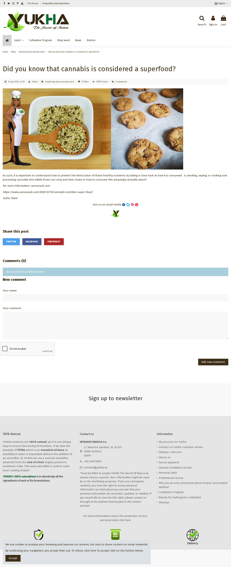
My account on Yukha (172, 441)
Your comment (12, 308)
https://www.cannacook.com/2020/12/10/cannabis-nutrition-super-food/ (48, 192)
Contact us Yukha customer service (181, 447)
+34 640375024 (93, 461)
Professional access (171, 478)
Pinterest (53, 241)
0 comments (121, 81)
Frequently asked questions (56, 3)
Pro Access (33, 3)
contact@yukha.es (96, 467)
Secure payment (169, 462)
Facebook (32, 241)
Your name (10, 290)
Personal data (168, 472)
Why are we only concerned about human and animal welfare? (193, 485)
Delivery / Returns (170, 452)
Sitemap (164, 502)
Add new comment (213, 362)
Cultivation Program (171, 492)
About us (164, 457)
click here (90, 550)
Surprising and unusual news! (60, 81)
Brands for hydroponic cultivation (180, 497)
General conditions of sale (175, 467)
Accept (13, 558)
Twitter (11, 241)
